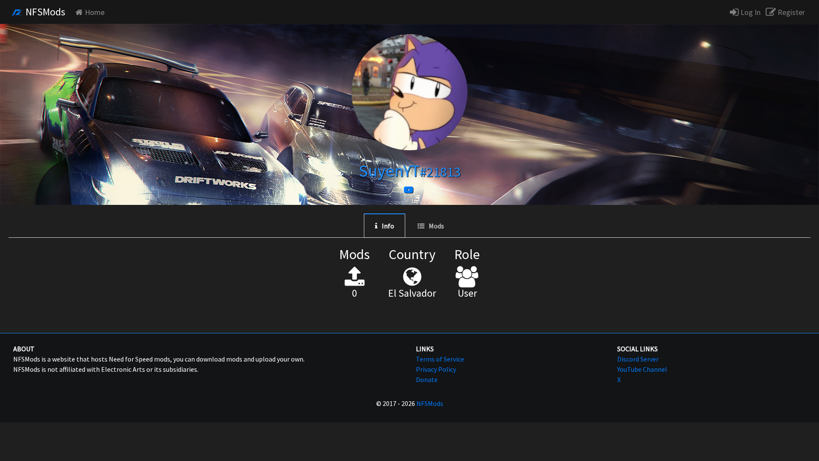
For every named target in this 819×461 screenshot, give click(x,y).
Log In (750, 12)
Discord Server (638, 359)
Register (790, 12)
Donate (427, 379)
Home (95, 12)
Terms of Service (440, 359)
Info (388, 226)
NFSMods (44, 11)
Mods (436, 226)
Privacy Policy (436, 369)
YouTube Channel (642, 369)
